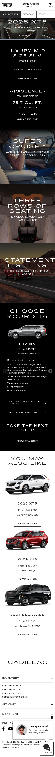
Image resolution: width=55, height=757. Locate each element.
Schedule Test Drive (15, 697)
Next (50, 371)
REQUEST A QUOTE (27, 441)
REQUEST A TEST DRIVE (27, 69)
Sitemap (33, 742)
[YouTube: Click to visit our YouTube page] (12, 729)
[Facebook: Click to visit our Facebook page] (5, 729)
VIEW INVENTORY (27, 78)
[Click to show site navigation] (49, 14)
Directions (28, 14)
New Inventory (11, 686)
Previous (4, 371)
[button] (10, 14)
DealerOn (25, 742)
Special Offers (11, 693)
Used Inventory (12, 690)
